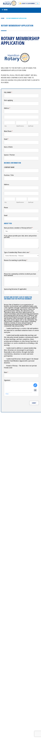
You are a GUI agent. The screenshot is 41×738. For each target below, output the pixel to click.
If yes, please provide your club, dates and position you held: (20, 236)
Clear (7, 394)
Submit (34, 403)
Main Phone (8, 131)
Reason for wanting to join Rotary (15, 260)
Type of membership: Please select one (17, 252)
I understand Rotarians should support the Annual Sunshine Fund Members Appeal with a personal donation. (21, 361)
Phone (6, 208)
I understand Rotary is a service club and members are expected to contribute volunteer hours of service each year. (21, 330)
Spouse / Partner (9, 155)
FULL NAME (8, 92)
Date (6, 372)
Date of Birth (8, 147)
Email (6, 139)
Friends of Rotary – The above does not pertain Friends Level (20, 367)
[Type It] (35, 390)
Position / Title (9, 175)
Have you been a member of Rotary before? (18, 228)
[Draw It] (35, 385)
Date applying (8, 100)
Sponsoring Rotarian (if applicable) (15, 289)
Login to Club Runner (28, 3)
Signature (7, 380)
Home (2, 18)
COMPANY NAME (9, 167)
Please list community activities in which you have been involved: (20, 274)
